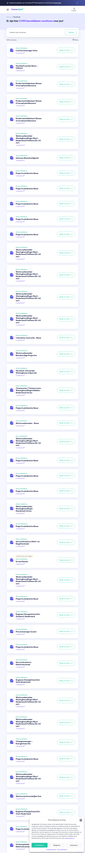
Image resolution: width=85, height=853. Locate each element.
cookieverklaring (69, 838)
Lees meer (57, 3)
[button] (81, 820)
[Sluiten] (77, 3)
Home (8, 17)
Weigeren (56, 845)
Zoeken (71, 32)
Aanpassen (74, 845)
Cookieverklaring (51, 849)
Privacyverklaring (62, 849)
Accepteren (39, 845)
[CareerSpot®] (17, 9)
